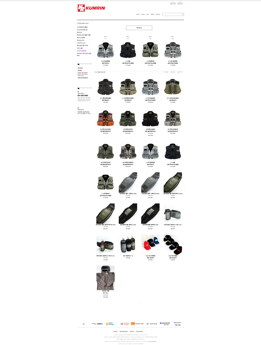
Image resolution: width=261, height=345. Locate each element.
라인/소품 (79, 48)
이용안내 (132, 331)
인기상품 (166, 72)
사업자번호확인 (139, 331)
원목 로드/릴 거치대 (82, 45)
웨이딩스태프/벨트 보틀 (83, 35)
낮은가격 (173, 72)
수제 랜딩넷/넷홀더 (82, 27)
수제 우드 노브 (81, 43)
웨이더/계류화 (81, 37)
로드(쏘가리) (80, 40)
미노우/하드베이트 (82, 30)
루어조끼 (79, 32)
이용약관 (115, 331)
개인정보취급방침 (123, 331)
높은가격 (180, 72)
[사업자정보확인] (152, 341)
